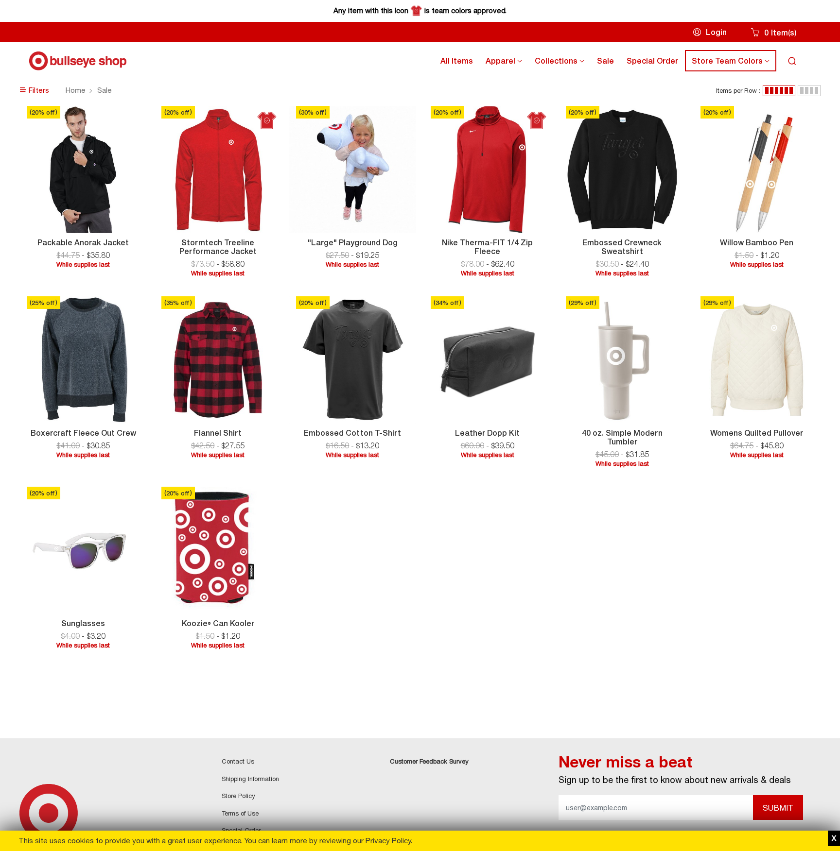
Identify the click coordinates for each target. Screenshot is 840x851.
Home (76, 90)
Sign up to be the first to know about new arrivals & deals (675, 779)
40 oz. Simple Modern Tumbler (622, 437)
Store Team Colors (733, 62)
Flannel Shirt (218, 433)
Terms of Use (240, 813)
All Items (456, 61)
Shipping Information (250, 779)
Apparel (507, 62)
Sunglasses (83, 623)
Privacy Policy (388, 840)
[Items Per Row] (779, 90)
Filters (38, 90)
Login (716, 32)
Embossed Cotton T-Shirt (352, 433)
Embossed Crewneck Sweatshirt (622, 247)
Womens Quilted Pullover (756, 433)
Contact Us (238, 761)
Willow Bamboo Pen (756, 242)
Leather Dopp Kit (487, 433)
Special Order (652, 61)
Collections (562, 62)
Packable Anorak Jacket (83, 242)
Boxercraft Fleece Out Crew (83, 433)
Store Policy (238, 796)
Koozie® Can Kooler (218, 623)
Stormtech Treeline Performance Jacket (218, 247)
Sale (605, 61)
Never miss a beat (626, 762)
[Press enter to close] (834, 839)
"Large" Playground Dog (353, 242)
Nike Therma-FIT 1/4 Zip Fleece (487, 247)
